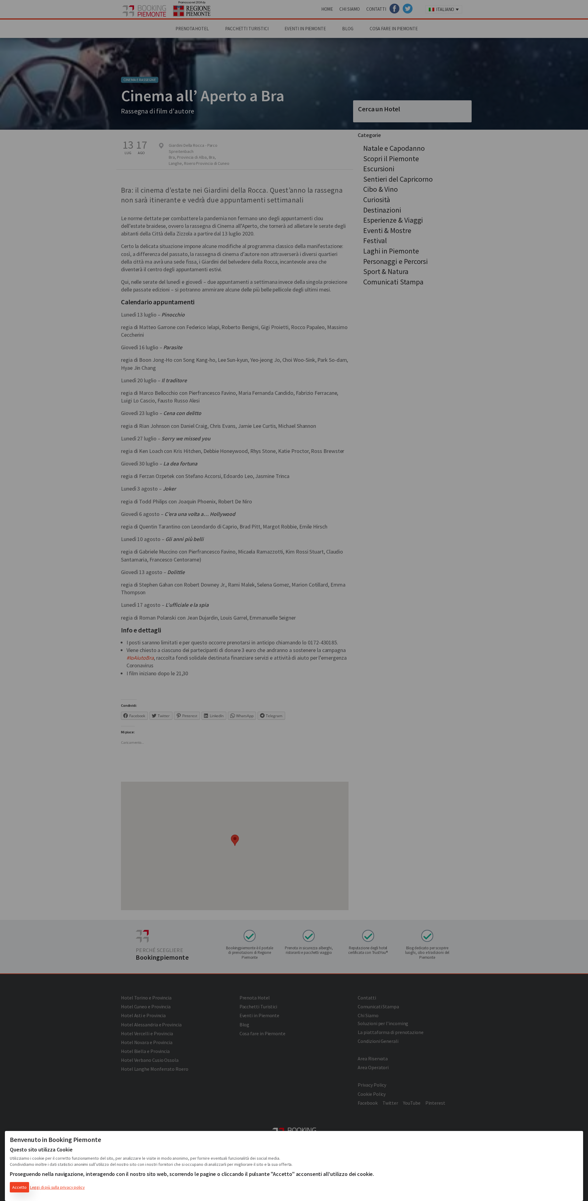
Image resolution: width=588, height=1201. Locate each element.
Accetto (19, 1187)
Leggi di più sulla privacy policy (57, 1187)
